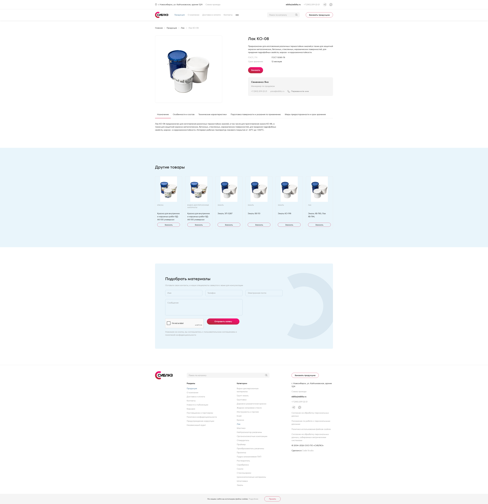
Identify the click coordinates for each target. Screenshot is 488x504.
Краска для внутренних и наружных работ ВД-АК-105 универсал (168, 216)
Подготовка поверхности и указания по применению (256, 114)
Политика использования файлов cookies (311, 429)
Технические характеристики (213, 114)
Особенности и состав (183, 114)
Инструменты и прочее (248, 411)
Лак (238, 424)
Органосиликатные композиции (252, 436)
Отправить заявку (223, 321)
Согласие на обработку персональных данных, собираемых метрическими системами (310, 437)
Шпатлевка (242, 481)
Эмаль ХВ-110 (254, 213)
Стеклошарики (244, 472)
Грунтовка (241, 399)
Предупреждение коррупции (200, 421)
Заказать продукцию (319, 14)
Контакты (228, 14)
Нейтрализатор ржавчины (249, 432)
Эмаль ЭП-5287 (225, 213)
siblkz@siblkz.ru (293, 4)
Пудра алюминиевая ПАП (249, 456)
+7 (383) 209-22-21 (312, 4)
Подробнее (253, 499)
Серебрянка (243, 464)
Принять (272, 499)
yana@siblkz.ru (277, 91)
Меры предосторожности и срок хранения (305, 114)
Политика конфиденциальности (202, 416)
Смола (240, 468)
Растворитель (243, 460)
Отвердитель (243, 440)
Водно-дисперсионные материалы (247, 390)
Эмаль (240, 485)
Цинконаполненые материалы (251, 477)
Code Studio (308, 450)
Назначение (163, 114)
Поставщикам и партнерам (200, 412)
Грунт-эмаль (243, 395)
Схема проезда (212, 4)
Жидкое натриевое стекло (249, 407)
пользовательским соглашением (219, 331)
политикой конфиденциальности (180, 334)
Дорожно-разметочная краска (251, 403)
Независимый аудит (196, 425)
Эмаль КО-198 (284, 213)
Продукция (179, 14)
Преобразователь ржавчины (250, 448)
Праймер (241, 444)
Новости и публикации (197, 404)
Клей (239, 415)
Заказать (255, 70)
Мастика (241, 428)
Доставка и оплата (211, 14)
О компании (193, 14)
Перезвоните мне (300, 91)
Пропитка (241, 452)
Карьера (191, 408)
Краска (240, 420)
